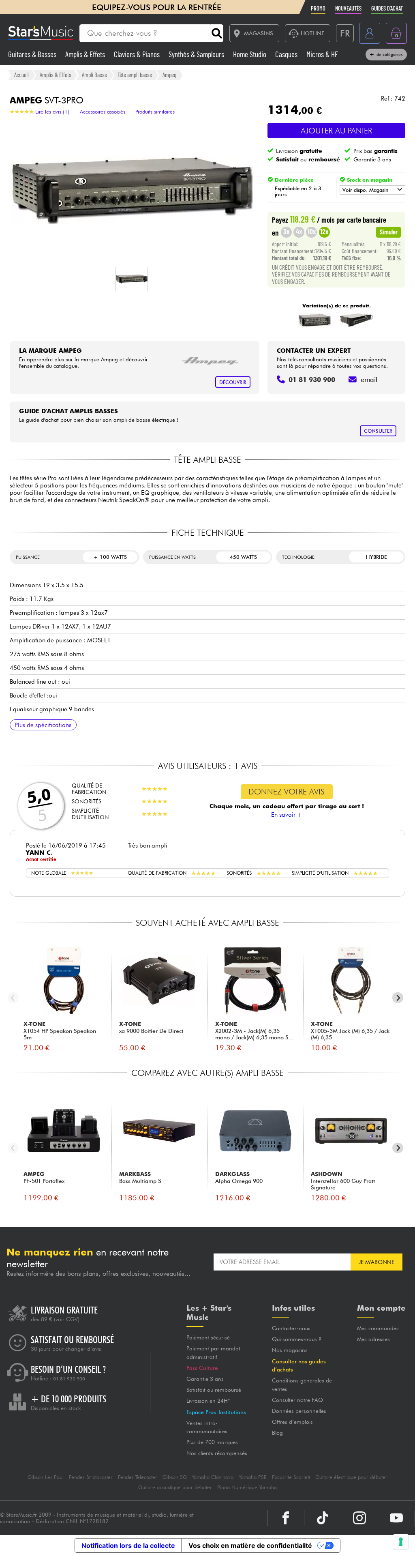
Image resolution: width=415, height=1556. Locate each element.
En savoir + (286, 814)
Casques (287, 54)
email (369, 380)
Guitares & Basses (33, 54)
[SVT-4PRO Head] (314, 320)
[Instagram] (359, 1518)
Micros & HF (322, 54)
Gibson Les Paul (46, 1477)
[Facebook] (285, 1518)
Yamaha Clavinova (212, 1477)
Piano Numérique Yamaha (247, 1487)
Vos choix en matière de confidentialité (250, 1545)
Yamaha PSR (253, 1477)
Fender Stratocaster (91, 1477)
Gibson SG (175, 1477)
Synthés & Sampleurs (197, 54)
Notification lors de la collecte (128, 1545)
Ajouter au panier (336, 130)
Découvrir (232, 382)
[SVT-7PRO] (356, 320)
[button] (132, 279)
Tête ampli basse (135, 74)
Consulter (378, 431)
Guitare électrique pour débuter (351, 1477)
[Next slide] (397, 997)
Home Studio (250, 54)
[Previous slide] (13, 997)
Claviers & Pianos (137, 54)
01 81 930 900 (69, 1379)
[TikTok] (322, 1518)
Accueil (21, 74)
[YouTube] (396, 1518)
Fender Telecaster (137, 1477)
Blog (277, 1432)
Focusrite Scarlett (291, 1477)
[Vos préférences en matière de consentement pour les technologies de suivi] (401, 1542)
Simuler (389, 231)
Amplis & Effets (86, 54)
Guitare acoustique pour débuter (175, 1487)
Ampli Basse (94, 74)
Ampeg (169, 74)
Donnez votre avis (286, 791)
